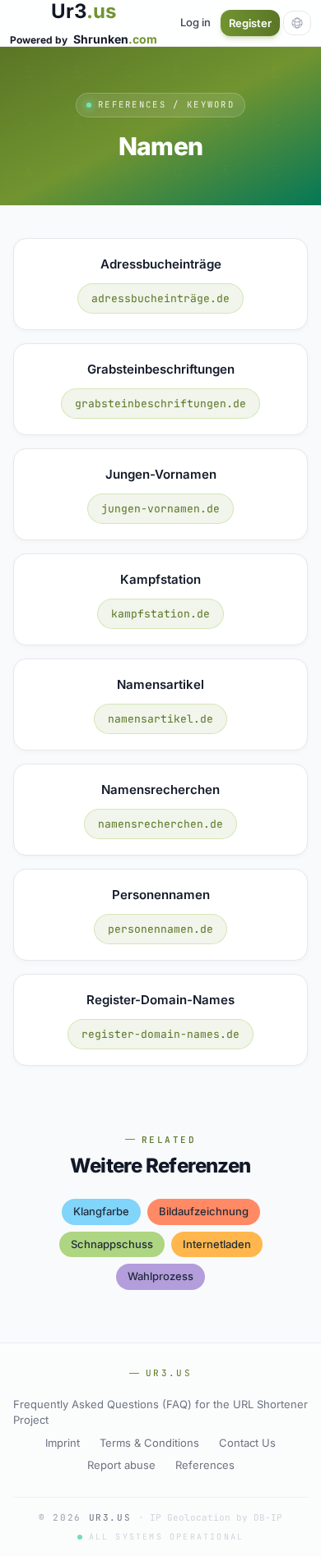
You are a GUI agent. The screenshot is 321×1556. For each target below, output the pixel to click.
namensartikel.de (160, 719)
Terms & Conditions (149, 1442)
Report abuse (121, 1464)
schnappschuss (112, 1244)
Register (250, 23)
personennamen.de (160, 929)
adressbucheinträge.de (160, 298)
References (205, 1464)
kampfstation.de (160, 614)
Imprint (62, 1442)
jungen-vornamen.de (160, 509)
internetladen (217, 1244)
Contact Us (247, 1442)
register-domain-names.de (160, 1034)
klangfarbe (101, 1211)
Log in (195, 22)
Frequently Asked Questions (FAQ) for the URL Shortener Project (160, 1412)
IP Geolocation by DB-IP (216, 1517)
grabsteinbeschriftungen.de (160, 404)
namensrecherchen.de (160, 824)
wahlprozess (160, 1276)
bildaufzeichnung (204, 1211)
